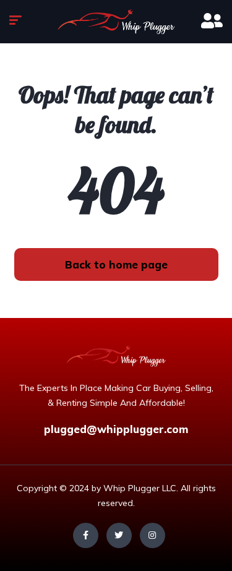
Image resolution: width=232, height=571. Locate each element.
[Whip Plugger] (116, 21)
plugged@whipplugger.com (116, 429)
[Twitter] (119, 535)
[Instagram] (152, 535)
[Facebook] (85, 535)
